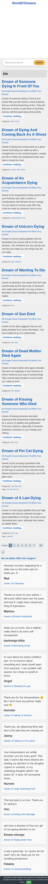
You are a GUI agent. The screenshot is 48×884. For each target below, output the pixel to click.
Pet (20, 486)
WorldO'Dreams (24, 3)
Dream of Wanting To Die (23, 270)
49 (41, 545)
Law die (10, 536)
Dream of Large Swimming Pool (19, 789)
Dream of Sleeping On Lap (17, 686)
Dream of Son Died (18, 314)
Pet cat (15, 489)
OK (29, 882)
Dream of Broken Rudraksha (18, 616)
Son (16, 342)
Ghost (23, 170)
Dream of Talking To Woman (18, 715)
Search (39, 62)
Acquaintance (16, 218)
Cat (12, 486)
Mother (17, 391)
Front (17, 121)
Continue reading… (13, 116)
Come (13, 170)
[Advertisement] (24, 32)
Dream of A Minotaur (14, 583)
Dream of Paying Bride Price (18, 840)
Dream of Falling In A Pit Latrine (19, 741)
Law (16, 533)
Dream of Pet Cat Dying (22, 451)
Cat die (9, 489)
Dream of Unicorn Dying (23, 226)
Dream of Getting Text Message (19, 814)
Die (12, 121)
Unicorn (18, 262)
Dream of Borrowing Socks (17, 645)
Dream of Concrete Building (17, 869)
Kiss (16, 442)
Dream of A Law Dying (21, 498)
